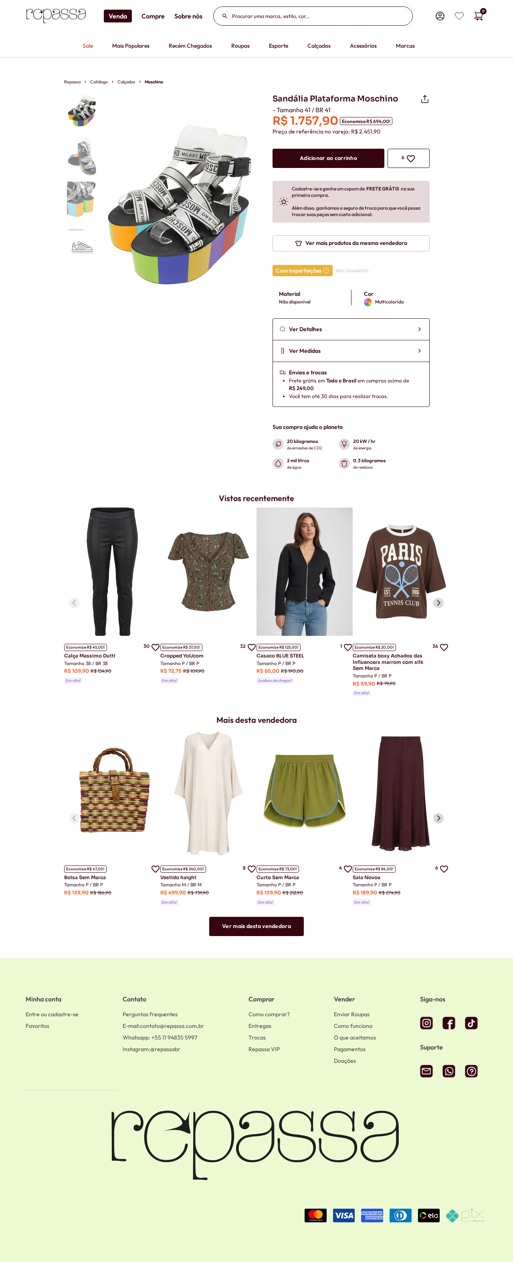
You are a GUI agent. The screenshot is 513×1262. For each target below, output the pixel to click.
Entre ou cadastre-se (52, 1014)
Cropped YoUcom (182, 656)
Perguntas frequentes (150, 1014)
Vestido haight (178, 877)
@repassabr (151, 1049)
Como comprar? (269, 1014)
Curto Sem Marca (277, 877)
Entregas (259, 1025)
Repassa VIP (264, 1049)
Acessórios (363, 45)
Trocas (257, 1037)
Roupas (240, 45)
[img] (459, 16)
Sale (88, 45)
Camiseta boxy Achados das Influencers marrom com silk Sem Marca (388, 662)
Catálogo (99, 82)
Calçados (319, 45)
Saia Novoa (366, 877)
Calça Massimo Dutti (89, 656)
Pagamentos (350, 1049)
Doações (345, 1060)
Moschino (154, 82)
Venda (118, 16)
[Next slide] (438, 603)
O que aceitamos (355, 1037)
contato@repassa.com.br (163, 1025)
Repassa (72, 82)
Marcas (405, 45)
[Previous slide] (74, 603)
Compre (153, 16)
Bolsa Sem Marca (85, 877)
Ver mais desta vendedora (256, 926)
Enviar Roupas (352, 1014)
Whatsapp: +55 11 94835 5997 (160, 1037)
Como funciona (353, 1025)
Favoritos (37, 1025)
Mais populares (130, 45)
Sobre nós (188, 16)
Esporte (278, 45)
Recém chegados (190, 45)
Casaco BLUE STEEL (280, 656)
